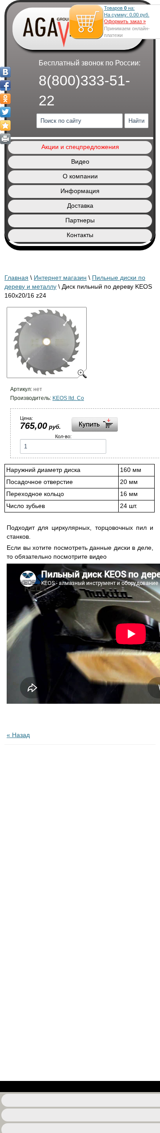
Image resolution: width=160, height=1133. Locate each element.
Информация (80, 190)
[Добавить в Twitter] (5, 112)
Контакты (80, 234)
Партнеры (80, 220)
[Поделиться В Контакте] (5, 72)
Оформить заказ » (125, 21)
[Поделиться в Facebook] (5, 85)
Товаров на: (126, 11)
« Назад (18, 734)
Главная (16, 277)
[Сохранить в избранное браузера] (5, 125)
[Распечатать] (5, 138)
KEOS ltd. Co (68, 398)
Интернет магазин (60, 277)
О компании (80, 176)
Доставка (80, 205)
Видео (80, 161)
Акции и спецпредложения (80, 146)
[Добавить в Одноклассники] (5, 98)
